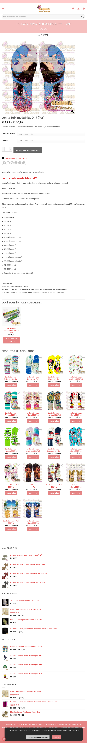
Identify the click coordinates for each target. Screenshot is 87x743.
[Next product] (41, 28)
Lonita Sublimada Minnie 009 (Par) (33, 522)
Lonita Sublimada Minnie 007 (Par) (54, 378)
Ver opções (11, 385)
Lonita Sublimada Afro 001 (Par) (33, 486)
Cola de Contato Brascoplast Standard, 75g (11, 330)
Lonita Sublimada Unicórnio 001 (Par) (33, 450)
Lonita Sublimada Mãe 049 (19, 178)
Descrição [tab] (6, 172)
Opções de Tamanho (8, 133)
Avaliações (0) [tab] (38, 172)
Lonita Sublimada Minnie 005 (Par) (76, 450)
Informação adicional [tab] (21, 172)
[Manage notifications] (4, 739)
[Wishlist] (73, 8)
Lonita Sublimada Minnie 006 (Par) (33, 414)
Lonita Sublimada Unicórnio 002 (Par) (11, 378)
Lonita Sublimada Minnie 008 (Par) (76, 414)
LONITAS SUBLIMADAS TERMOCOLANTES (39, 23)
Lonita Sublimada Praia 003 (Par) (11, 522)
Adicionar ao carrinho (28, 150)
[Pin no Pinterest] (20, 163)
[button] (3, 8)
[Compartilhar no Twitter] (12, 163)
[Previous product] (45, 28)
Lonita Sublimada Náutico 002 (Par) (33, 378)
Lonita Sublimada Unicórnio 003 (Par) (76, 378)
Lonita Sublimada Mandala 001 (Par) (54, 414)
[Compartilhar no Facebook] (8, 163)
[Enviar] (82, 16)
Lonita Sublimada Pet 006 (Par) (11, 486)
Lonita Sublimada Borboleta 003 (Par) (54, 450)
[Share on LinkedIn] (24, 163)
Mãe (68, 23)
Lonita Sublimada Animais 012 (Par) (11, 414)
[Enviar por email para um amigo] (16, 163)
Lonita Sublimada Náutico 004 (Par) (11, 450)
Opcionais (5, 140)
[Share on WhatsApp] (4, 163)
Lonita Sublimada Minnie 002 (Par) (76, 486)
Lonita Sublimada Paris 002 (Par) (54, 486)
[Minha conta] (78, 8)
